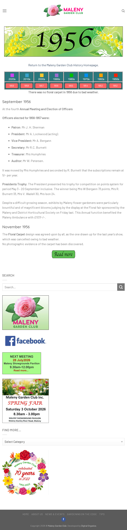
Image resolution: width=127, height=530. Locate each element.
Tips (102, 514)
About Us (37, 514)
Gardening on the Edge (82, 514)
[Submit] (121, 287)
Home (25, 514)
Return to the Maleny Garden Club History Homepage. (63, 65)
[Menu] (4, 11)
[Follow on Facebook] (63, 519)
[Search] (123, 11)
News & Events (55, 514)
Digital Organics (88, 525)
